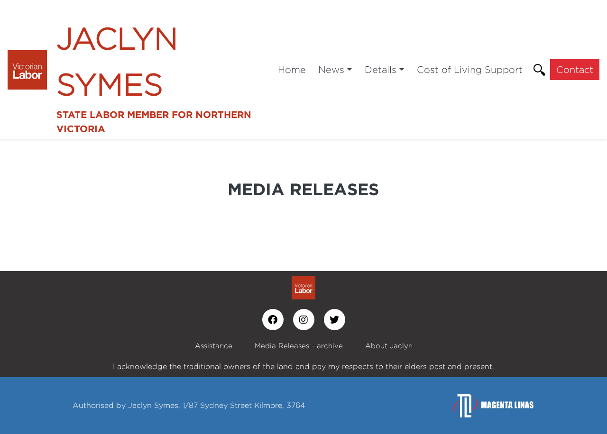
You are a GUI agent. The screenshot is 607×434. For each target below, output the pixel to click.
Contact (574, 69)
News (331, 69)
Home (292, 69)
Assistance (213, 345)
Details (380, 69)
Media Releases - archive (299, 345)
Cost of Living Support (470, 69)
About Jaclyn (389, 345)
